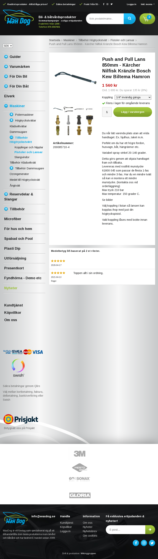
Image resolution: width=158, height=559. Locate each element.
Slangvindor (21, 157)
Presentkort (14, 268)
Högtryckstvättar (25, 120)
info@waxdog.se (43, 516)
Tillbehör (17, 209)
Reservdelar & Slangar (18, 196)
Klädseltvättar (18, 126)
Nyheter (10, 288)
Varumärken (20, 67)
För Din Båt (19, 86)
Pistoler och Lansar (28, 152)
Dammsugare (18, 131)
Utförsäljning (15, 258)
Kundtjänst (13, 305)
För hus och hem (18, 229)
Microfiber (12, 219)
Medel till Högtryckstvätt (25, 179)
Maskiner (17, 106)
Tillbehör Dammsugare (29, 168)
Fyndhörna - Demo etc (22, 278)
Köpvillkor (12, 313)
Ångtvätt (15, 185)
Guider (15, 57)
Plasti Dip (12, 248)
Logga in (131, 4)
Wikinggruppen (88, 553)
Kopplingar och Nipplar (28, 147)
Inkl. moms (146, 4)
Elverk (9, 96)
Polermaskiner (24, 114)
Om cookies (90, 535)
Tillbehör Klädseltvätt (23, 162)
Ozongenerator (19, 174)
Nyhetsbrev (90, 531)
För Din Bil (18, 76)
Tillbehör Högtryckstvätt (21, 139)
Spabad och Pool (18, 239)
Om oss (10, 320)
